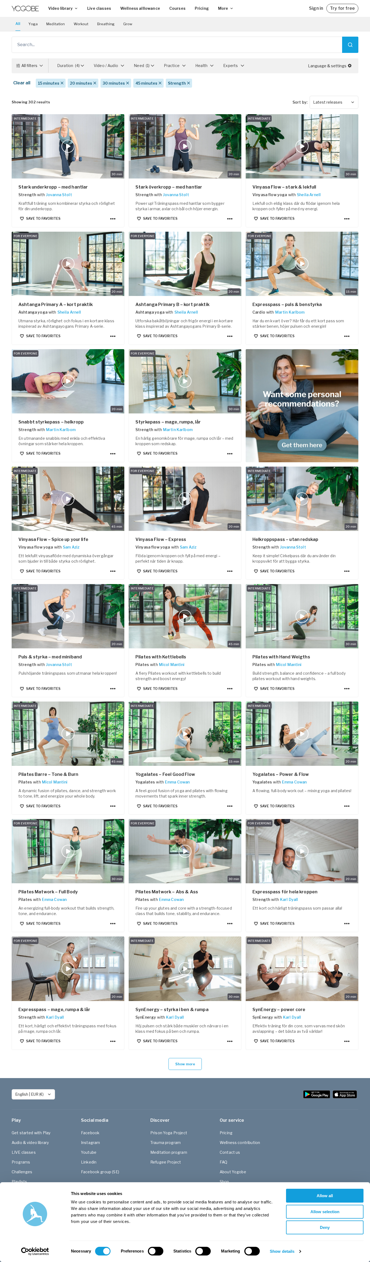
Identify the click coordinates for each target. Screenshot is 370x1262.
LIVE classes (24, 1152)
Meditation (55, 24)
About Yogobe (233, 1171)
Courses (177, 8)
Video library (60, 8)
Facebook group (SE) (100, 1171)
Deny (325, 1227)
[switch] (155, 1251)
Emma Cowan (177, 782)
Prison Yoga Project (168, 1132)
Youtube (88, 1152)
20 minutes (81, 83)
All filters (29, 65)
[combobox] (334, 102)
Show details (282, 1251)
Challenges (22, 1171)
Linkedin (88, 1162)
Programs (21, 1162)
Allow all (325, 1195)
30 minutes (114, 83)
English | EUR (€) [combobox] (29, 1094)
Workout (81, 24)
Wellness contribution (240, 1142)
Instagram (90, 1142)
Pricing (202, 8)
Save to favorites (43, 218)
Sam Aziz (71, 547)
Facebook (90, 1132)
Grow (127, 24)
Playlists (19, 1181)
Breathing (106, 24)
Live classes (99, 8)
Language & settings (327, 65)
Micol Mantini (172, 664)
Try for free (342, 8)
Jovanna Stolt (59, 194)
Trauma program (165, 1142)
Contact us (230, 1152)
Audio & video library (30, 1142)
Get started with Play (31, 1132)
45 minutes (146, 83)
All (17, 23)
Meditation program (168, 1152)
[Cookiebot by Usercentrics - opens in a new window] (35, 1251)
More (223, 8)
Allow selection (324, 1211)
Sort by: (300, 102)
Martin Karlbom (290, 312)
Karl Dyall (289, 899)
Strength (177, 83)
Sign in (316, 8)
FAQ (223, 1162)
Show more (185, 1064)
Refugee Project (165, 1162)
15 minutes (48, 83)
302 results (31, 102)
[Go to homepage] (25, 8)
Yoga (33, 24)
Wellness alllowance (140, 8)
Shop (224, 1181)
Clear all (21, 82)
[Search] (350, 45)
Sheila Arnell (309, 194)
